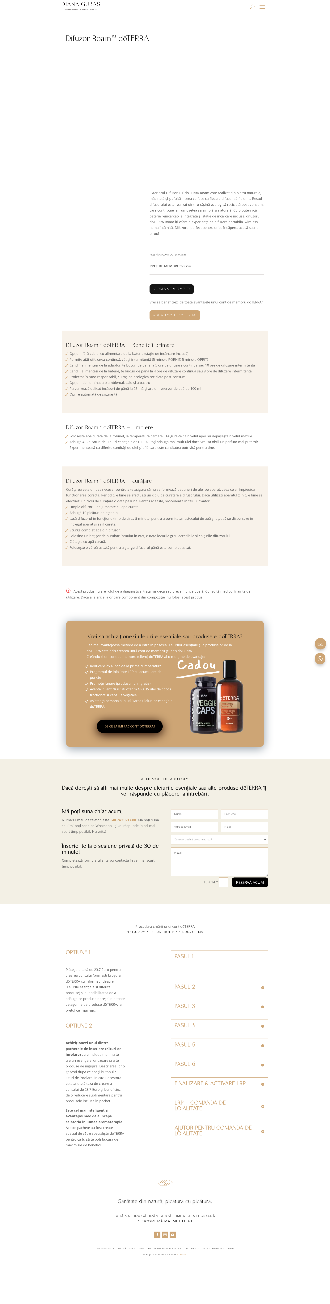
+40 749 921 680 (123, 820)
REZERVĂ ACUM (250, 882)
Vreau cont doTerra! (175, 315)
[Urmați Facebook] (157, 1235)
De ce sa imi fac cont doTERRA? (129, 726)
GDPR (141, 1248)
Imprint (231, 1248)
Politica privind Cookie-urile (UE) (165, 1248)
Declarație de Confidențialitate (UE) (204, 1248)
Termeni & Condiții (104, 1248)
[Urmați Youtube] (173, 1235)
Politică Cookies (126, 1248)
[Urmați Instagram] (165, 1235)
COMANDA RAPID (172, 289)
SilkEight (182, 1255)
